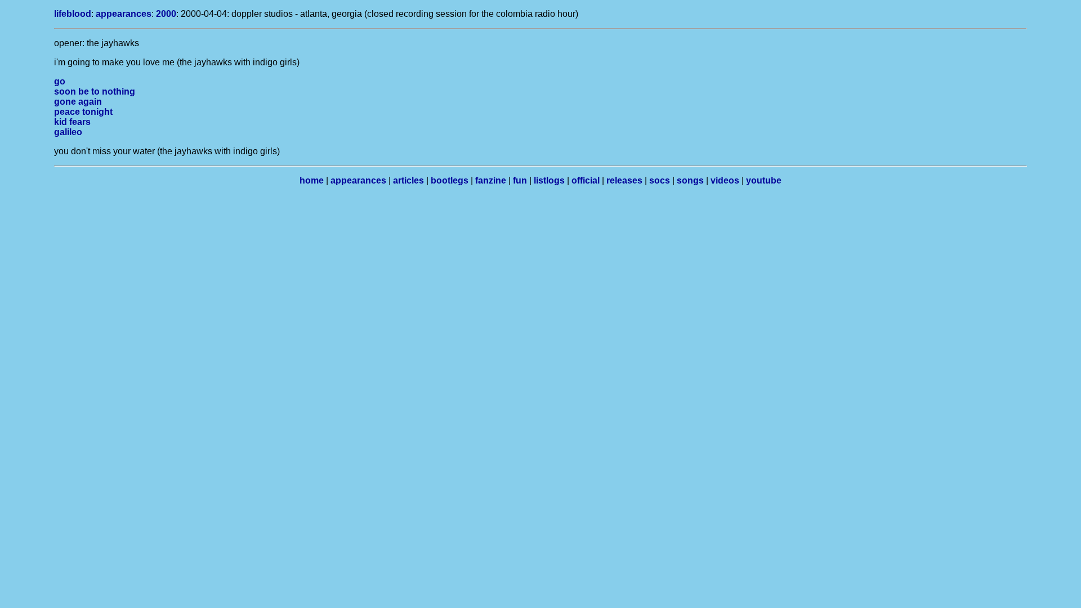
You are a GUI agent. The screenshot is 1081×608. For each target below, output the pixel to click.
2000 (166, 14)
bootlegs (449, 180)
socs (659, 180)
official (585, 180)
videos (725, 180)
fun (520, 180)
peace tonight (83, 112)
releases (624, 180)
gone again (78, 101)
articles (408, 180)
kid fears (72, 122)
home (312, 180)
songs (690, 180)
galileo (68, 132)
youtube (763, 180)
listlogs (549, 180)
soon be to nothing (94, 91)
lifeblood (72, 14)
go (59, 81)
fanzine (490, 180)
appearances (123, 14)
